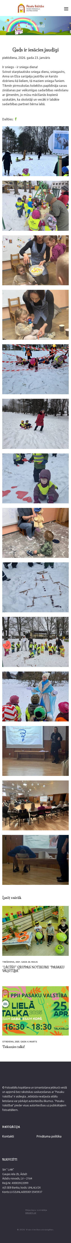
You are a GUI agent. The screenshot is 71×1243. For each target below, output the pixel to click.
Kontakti (8, 1136)
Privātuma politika (49, 1136)
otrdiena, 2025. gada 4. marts (19, 1041)
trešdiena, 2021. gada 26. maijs (20, 962)
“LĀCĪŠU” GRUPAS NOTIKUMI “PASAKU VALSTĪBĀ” (33, 969)
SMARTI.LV (30, 1213)
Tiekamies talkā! (13, 1047)
